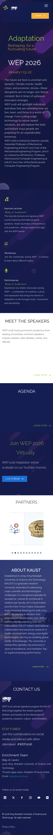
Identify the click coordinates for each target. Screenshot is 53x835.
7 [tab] (29, 553)
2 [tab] (15, 553)
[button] (46, 5)
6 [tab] (26, 553)
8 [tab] (32, 553)
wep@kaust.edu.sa (18, 776)
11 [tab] (40, 553)
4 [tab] (21, 553)
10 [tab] (38, 553)
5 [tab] (23, 553)
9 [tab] (35, 553)
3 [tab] (18, 553)
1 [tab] (12, 553)
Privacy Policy (9, 827)
